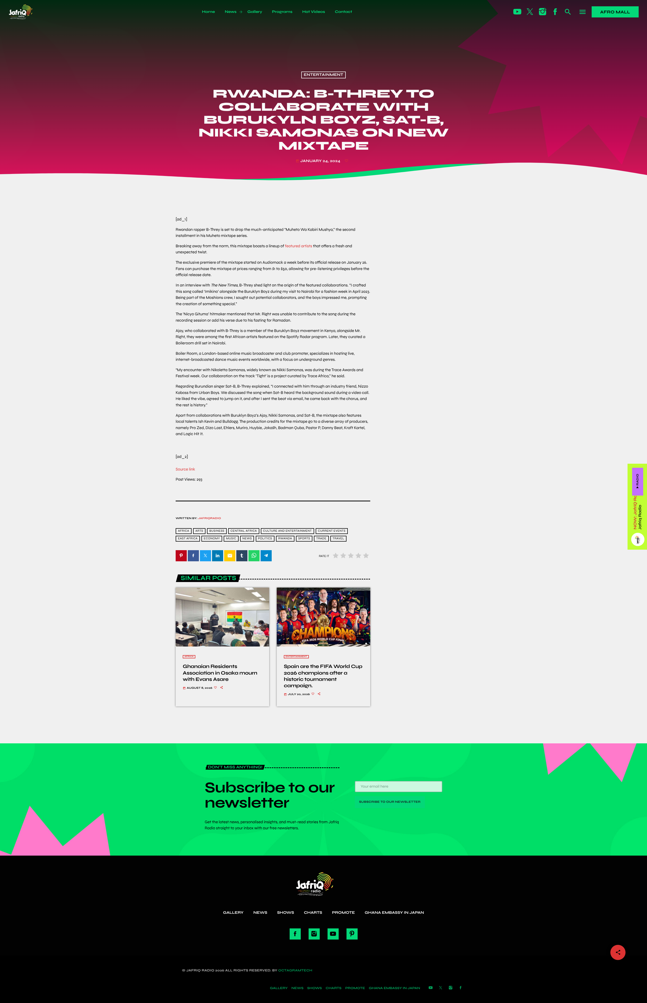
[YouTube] (517, 11)
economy (212, 539)
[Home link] (26, 12)
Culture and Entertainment (287, 531)
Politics (265, 539)
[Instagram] (542, 11)
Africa (189, 657)
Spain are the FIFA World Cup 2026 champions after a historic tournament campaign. (323, 676)
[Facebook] (555, 11)
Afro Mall (615, 12)
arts (199, 531)
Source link (185, 469)
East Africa (188, 539)
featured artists (298, 246)
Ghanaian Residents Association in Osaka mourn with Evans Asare (220, 672)
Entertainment (323, 75)
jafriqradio (209, 518)
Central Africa (243, 531)
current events (331, 531)
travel (338, 539)
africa (183, 531)
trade (321, 539)
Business (216, 531)
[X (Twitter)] (530, 11)
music (231, 539)
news (247, 539)
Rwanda (285, 539)
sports (304, 539)
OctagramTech (295, 970)
